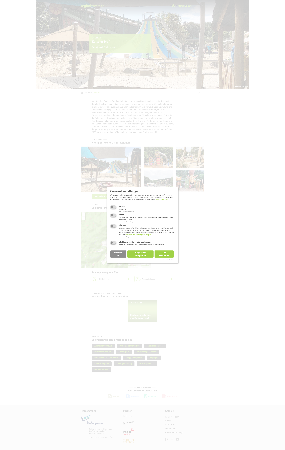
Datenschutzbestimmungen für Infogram (138, 235)
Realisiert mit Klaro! (168, 259)
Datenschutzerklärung (163, 199)
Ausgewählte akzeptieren (140, 254)
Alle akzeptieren (164, 254)
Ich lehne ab (118, 254)
